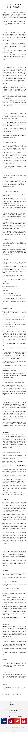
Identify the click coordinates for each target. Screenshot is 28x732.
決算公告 (23, 727)
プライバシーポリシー (7, 727)
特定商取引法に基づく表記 (16, 727)
